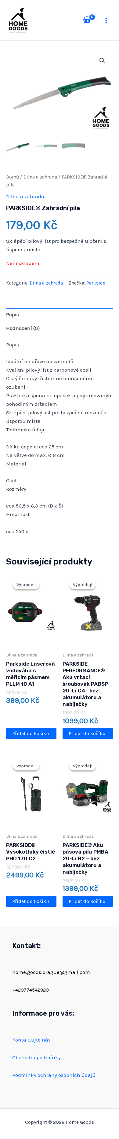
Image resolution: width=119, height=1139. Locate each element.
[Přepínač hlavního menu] (106, 20)
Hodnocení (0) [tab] (23, 328)
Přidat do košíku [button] (30, 733)
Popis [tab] (12, 314)
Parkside (95, 283)
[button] (102, 60)
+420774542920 (30, 990)
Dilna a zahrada (40, 177)
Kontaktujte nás (31, 1040)
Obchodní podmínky (36, 1057)
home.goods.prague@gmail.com (51, 972)
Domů (12, 177)
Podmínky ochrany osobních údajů (54, 1075)
